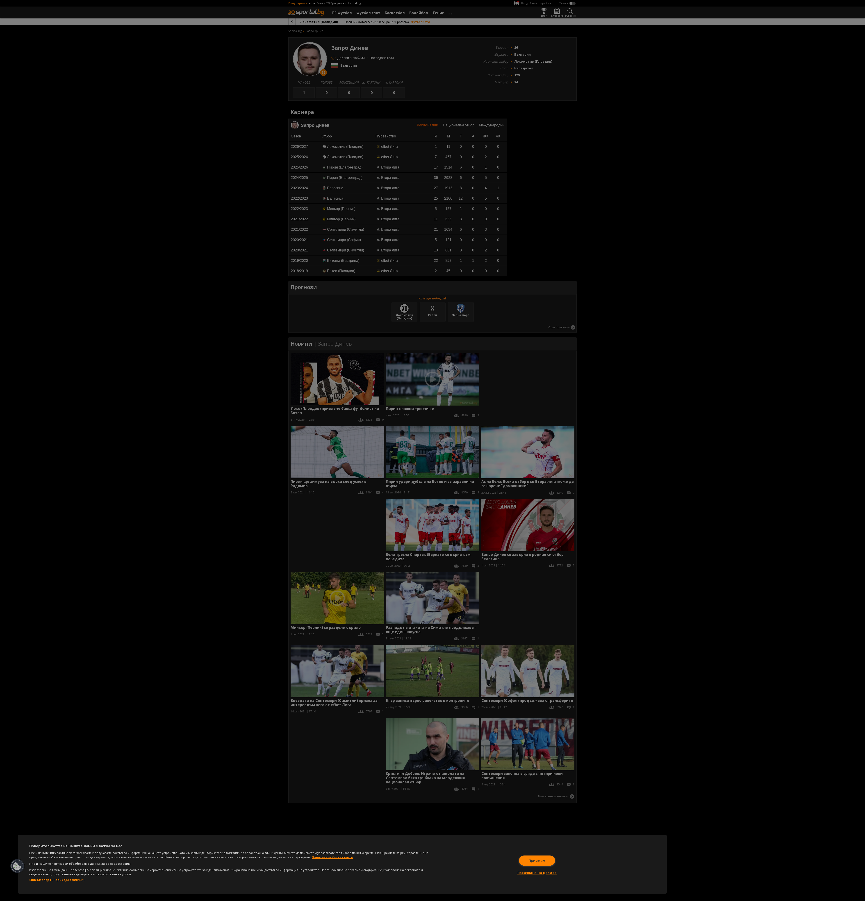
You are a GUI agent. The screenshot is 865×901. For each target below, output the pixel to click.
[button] (17, 866)
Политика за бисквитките (332, 857)
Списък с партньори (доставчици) (56, 880)
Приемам (537, 860)
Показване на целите (537, 873)
